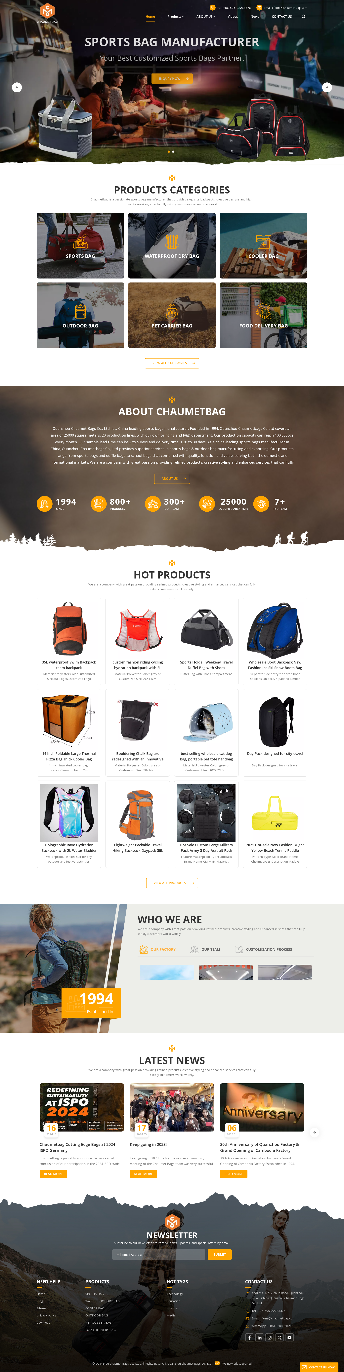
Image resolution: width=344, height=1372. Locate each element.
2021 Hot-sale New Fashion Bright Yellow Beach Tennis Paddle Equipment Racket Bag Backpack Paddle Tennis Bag (275, 847)
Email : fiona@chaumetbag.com (285, 8)
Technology (175, 1294)
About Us (170, 478)
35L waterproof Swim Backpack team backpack (69, 665)
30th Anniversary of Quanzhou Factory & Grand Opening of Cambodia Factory (259, 1147)
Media (171, 1315)
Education (173, 1301)
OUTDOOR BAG (80, 325)
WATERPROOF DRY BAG (172, 256)
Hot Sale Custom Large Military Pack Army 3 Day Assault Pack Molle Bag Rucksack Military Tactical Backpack (206, 847)
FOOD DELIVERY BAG (263, 325)
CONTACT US (282, 16)
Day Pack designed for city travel (275, 753)
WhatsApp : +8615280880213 (272, 1326)
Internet (173, 1308)
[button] (169, 151)
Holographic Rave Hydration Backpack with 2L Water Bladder (69, 847)
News (255, 16)
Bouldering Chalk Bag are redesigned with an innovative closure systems (137, 756)
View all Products (170, 883)
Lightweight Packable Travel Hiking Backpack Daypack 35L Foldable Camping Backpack (137, 847)
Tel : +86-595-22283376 (234, 8)
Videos (233, 16)
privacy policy (46, 1315)
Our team (210, 949)
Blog (40, 1301)
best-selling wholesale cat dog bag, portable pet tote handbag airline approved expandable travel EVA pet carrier (206, 756)
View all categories (169, 363)
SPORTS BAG (80, 256)
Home (150, 16)
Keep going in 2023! (148, 1144)
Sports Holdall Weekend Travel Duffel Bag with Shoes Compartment (206, 665)
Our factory (163, 949)
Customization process (269, 949)
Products (174, 16)
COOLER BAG (263, 256)
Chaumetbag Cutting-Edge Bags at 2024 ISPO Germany (77, 1147)
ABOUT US (204, 16)
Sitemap (42, 1308)
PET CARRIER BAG (171, 325)
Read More (53, 1174)
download (43, 1322)
